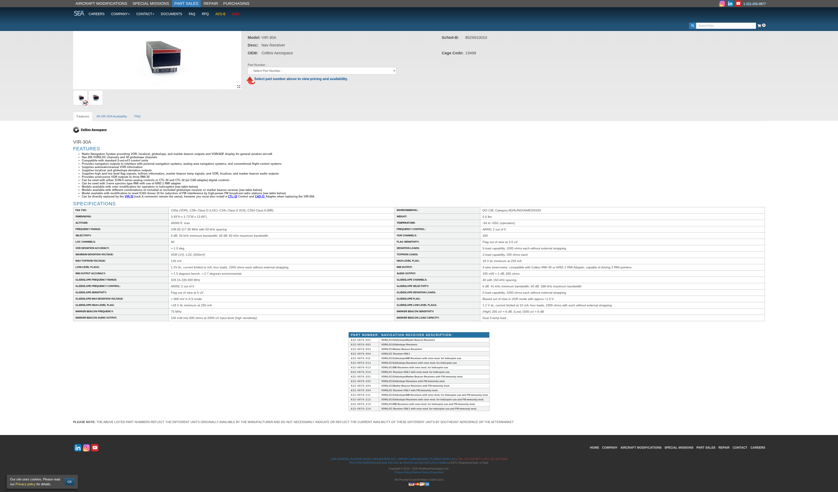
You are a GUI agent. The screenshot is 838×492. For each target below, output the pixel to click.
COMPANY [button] (119, 14)
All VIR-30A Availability (111, 116)
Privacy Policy (402, 472)
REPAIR (211, 3)
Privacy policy (25, 484)
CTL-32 (232, 196)
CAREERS (97, 14)
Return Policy (421, 472)
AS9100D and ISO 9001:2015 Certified (425, 462)
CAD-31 (260, 196)
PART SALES (186, 3)
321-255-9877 (472, 459)
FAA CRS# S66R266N (362, 462)
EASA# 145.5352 (389, 462)
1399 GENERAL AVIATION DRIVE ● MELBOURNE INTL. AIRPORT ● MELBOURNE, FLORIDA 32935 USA (392, 459)
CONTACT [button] (144, 14)
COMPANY (609, 447)
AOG (235, 14)
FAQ (192, 14)
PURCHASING (236, 3)
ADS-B (220, 14)
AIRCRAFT (640, 447)
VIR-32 (129, 196)
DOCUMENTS (171, 14)
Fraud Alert (437, 472)
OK (69, 481)
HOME (594, 447)
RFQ (205, 14)
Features (83, 116)
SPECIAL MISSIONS (150, 3)
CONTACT (740, 447)
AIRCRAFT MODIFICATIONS (101, 3)
